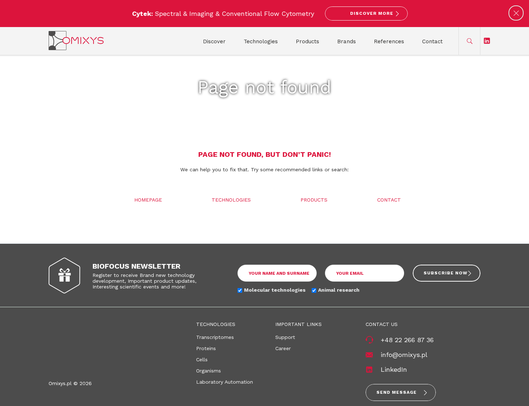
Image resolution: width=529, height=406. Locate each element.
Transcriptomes (215, 337)
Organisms (208, 371)
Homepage (148, 200)
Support (285, 337)
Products (307, 41)
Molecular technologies (275, 290)
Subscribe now (445, 272)
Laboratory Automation (224, 382)
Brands (346, 41)
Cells (202, 359)
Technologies (261, 41)
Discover (214, 41)
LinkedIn (394, 369)
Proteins (206, 348)
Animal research (339, 290)
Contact (432, 41)
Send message (396, 392)
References (389, 41)
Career (283, 348)
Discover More (371, 13)
